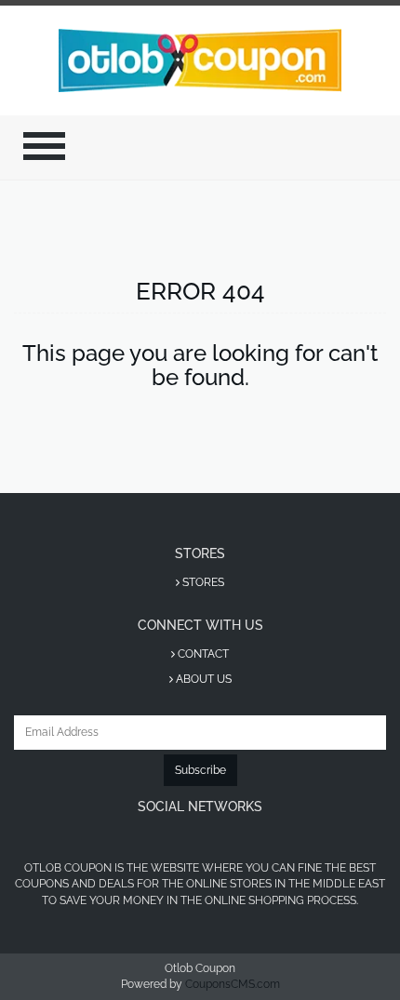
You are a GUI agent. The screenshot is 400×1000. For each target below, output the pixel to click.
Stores (202, 582)
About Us (202, 679)
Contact (202, 653)
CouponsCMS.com (232, 984)
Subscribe (200, 770)
